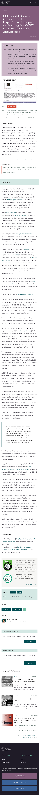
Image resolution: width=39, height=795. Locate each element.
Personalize (19, 788)
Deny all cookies (19, 782)
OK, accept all (19, 776)
